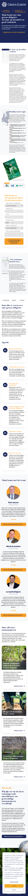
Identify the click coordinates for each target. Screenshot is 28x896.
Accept (14, 885)
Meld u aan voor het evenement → (14, 836)
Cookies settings (14, 881)
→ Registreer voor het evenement (13, 32)
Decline (14, 889)
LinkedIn (13, 519)
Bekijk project (18, 686)
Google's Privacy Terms (15, 870)
